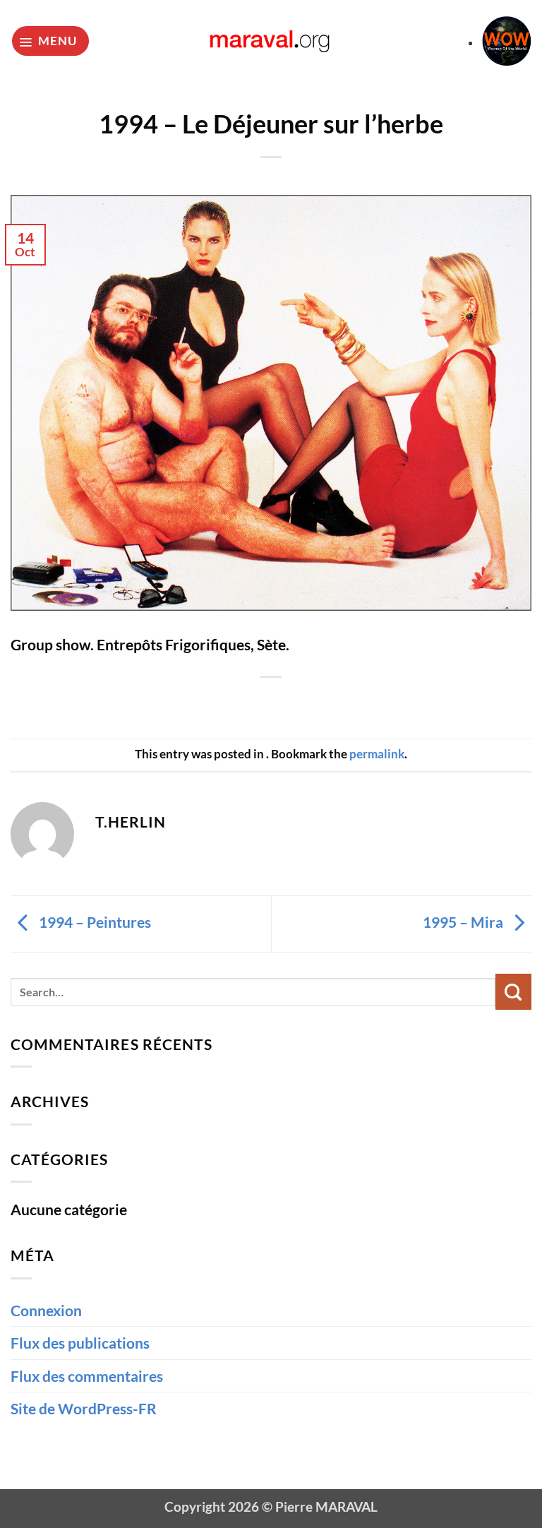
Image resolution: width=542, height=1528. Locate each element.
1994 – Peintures (93, 922)
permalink (376, 753)
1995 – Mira (464, 922)
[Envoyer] (513, 992)
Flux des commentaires (87, 1376)
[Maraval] (271, 40)
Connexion (46, 1310)
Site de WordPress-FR (84, 1408)
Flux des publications (80, 1342)
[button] (50, 41)
